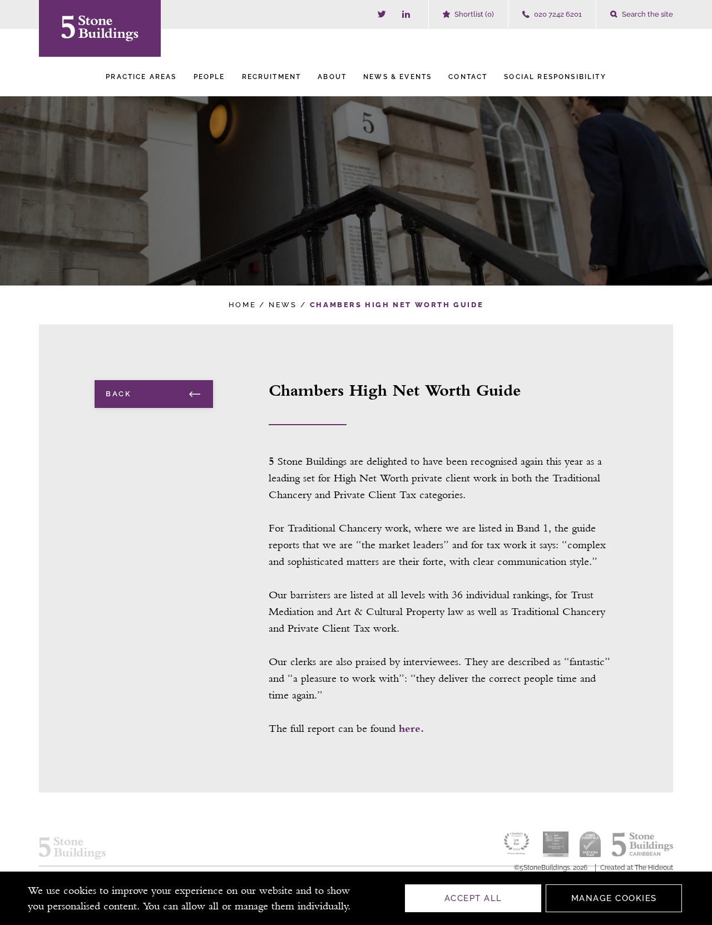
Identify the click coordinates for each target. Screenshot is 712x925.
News (282, 305)
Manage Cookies (614, 898)
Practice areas (141, 77)
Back (118, 394)
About (332, 77)
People (209, 77)
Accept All (473, 898)
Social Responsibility (555, 77)
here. (411, 728)
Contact (467, 77)
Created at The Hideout (636, 868)
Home (242, 305)
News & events (397, 77)
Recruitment (271, 77)
